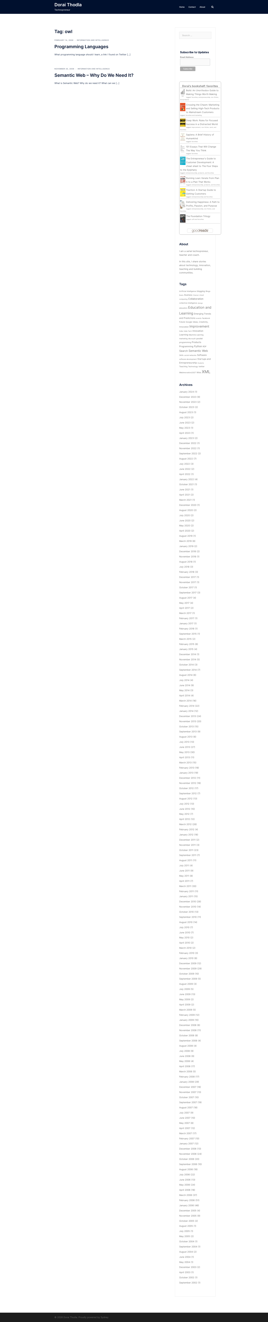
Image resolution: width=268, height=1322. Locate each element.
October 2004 (186, 1241)
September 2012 (188, 793)
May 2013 (184, 752)
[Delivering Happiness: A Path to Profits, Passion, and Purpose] (183, 204)
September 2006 (188, 1164)
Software (202, 355)
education (183, 308)
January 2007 (186, 1143)
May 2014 (184, 690)
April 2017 (184, 608)
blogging (201, 291)
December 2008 (187, 1025)
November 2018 (187, 556)
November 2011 (187, 845)
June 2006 (185, 1179)
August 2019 (185, 535)
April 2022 (184, 474)
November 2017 (187, 582)
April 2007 (184, 1128)
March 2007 (185, 1133)
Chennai (196, 295)
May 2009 (184, 999)
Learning (183, 334)
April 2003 (184, 1272)
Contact (192, 7)
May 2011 (184, 875)
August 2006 (186, 1169)
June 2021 (184, 489)
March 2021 (185, 499)
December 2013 (187, 716)
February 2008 (187, 1076)
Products (196, 342)
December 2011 (187, 839)
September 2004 (188, 1246)
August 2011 (185, 860)
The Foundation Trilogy (198, 216)
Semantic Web (198, 350)
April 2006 (184, 1189)
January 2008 (186, 1081)
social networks (190, 355)
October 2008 (186, 1035)
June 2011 (184, 870)
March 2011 (185, 886)
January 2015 (186, 649)
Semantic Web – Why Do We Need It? (93, 75)
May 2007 (184, 1123)
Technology (193, 366)
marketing (183, 339)
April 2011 (184, 881)
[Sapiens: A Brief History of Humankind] (183, 136)
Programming (186, 346)
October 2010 (186, 911)
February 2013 (186, 767)
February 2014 (186, 705)
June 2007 (184, 1117)
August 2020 (186, 510)
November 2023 (188, 402)
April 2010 (184, 942)
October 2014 (186, 664)
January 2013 (186, 772)
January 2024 (186, 391)
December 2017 (187, 577)
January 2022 (186, 479)
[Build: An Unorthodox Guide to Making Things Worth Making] (183, 92)
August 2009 (186, 983)
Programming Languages (81, 46)
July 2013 (184, 741)
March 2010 (185, 947)
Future (182, 322)
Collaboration (195, 298)
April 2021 (184, 494)
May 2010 (184, 937)
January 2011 (186, 896)
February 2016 (186, 628)
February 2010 (186, 953)
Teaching (183, 366)
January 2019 (186, 546)
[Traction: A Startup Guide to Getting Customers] (183, 192)
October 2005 (186, 1220)
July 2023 (184, 417)
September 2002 (188, 1282)
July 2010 (184, 927)
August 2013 (185, 736)
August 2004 (186, 1251)
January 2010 (186, 958)
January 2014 (186, 711)
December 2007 (187, 1087)
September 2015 (188, 633)
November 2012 (187, 783)
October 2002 (186, 1277)
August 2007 (186, 1107)
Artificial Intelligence (187, 291)
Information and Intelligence (93, 40)
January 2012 (186, 834)
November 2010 (187, 906)
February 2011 (186, 891)
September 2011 (187, 855)
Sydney (104, 1317)
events (198, 318)
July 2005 (184, 1231)
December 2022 (187, 443)
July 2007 (184, 1112)
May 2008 (184, 1061)
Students (201, 363)
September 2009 (188, 978)
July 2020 (184, 515)
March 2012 (185, 824)
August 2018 (185, 561)
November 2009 (188, 968)
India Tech (188, 331)
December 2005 (187, 1210)
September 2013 (188, 731)
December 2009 (187, 963)
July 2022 (184, 463)
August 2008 (186, 1045)
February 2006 (187, 1200)
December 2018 (187, 551)
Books (181, 295)
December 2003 (187, 1267)
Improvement (199, 326)
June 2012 (184, 809)
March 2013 (185, 762)
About (202, 7)
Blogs (208, 291)
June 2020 (185, 520)
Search (183, 350)
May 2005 (184, 1236)
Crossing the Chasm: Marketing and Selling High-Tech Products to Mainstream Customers (202, 108)
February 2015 (186, 644)
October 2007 (186, 1097)
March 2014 (185, 700)
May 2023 (184, 427)
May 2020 (184, 525)
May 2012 (184, 814)
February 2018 (186, 572)
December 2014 (187, 654)
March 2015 (185, 639)
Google (189, 322)
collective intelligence (188, 303)
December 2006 (187, 1148)
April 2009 (184, 1004)
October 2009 (186, 973)
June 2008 (185, 1056)
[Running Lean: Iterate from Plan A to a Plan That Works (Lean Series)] (183, 180)
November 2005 (188, 1215)
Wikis (199, 372)
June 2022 (185, 469)
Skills (181, 355)
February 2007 (187, 1138)
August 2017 (185, 597)
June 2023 (185, 422)
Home (182, 7)
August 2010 (185, 922)
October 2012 (186, 788)
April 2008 (184, 1066)
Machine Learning (196, 335)
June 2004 (185, 1257)
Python (198, 346)
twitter (201, 366)
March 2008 (185, 1071)
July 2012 (184, 803)
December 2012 (187, 777)
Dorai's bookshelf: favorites (200, 86)
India (181, 331)
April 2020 (184, 530)
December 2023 (187, 397)
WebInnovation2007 (187, 372)
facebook (206, 318)
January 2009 (186, 1020)
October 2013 (186, 726)
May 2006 (184, 1184)
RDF (204, 346)
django (200, 303)
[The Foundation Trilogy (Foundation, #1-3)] (183, 218)
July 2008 (184, 1051)
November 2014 (187, 659)
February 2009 (187, 1014)
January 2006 (186, 1205)
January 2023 (186, 438)
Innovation (197, 331)
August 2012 (185, 798)
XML (206, 371)
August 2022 (186, 458)
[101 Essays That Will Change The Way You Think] (183, 148)
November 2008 (188, 1030)
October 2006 (186, 1159)
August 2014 (185, 675)
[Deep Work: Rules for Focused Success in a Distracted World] (183, 122)
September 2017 (188, 592)
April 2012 (184, 819)
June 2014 (184, 685)
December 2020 (187, 505)
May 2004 (184, 1262)
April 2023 (184, 433)
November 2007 (187, 1092)
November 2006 (188, 1153)
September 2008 (188, 1040)
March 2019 (185, 541)
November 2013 (187, 721)
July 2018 (184, 566)
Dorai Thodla (68, 4)
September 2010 (188, 917)
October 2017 (186, 587)
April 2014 (184, 695)
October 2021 (186, 484)
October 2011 (186, 850)
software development (188, 359)
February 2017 (186, 618)
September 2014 (188, 669)
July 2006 (184, 1174)
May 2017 (184, 603)
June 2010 (184, 932)
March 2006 (185, 1195)
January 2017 (186, 623)
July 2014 (184, 680)
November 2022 (188, 448)
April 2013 (184, 757)
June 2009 (185, 994)
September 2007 (188, 1102)
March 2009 (185, 1009)
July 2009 (184, 989)
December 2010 (187, 901)
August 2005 (186, 1226)
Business (188, 295)
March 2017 (185, 613)
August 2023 (186, 412)
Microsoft (192, 339)
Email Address (187, 57)
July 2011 (184, 865)
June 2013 (184, 747)
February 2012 (186, 829)
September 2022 (188, 453)
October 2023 (186, 407)
